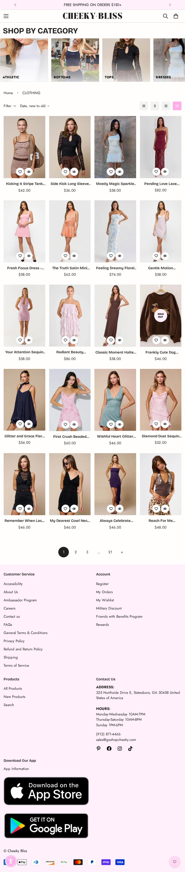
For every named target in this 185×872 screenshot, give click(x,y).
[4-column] (177, 106)
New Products (14, 696)
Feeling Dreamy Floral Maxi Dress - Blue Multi (115, 268)
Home (8, 93)
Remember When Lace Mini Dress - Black (24, 521)
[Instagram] (119, 748)
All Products (13, 688)
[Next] (170, 5)
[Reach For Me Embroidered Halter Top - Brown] (161, 484)
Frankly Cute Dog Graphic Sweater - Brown (160, 352)
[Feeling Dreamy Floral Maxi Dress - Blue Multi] (115, 231)
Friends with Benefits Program (119, 616)
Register (102, 583)
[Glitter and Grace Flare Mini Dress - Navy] (24, 400)
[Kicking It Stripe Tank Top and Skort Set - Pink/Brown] (24, 147)
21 (110, 552)
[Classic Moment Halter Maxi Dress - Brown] (115, 316)
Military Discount (109, 608)
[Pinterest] (98, 748)
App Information (16, 768)
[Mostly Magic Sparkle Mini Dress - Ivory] (115, 147)
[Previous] (15, 5)
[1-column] (143, 106)
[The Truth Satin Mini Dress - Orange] (70, 231)
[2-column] (155, 106)
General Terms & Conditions (25, 632)
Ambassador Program (20, 600)
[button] (11, 861)
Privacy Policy (14, 641)
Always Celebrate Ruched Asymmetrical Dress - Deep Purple (115, 521)
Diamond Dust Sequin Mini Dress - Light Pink (160, 436)
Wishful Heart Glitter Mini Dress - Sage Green (115, 436)
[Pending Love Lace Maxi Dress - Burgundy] (161, 147)
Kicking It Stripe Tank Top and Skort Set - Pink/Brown (24, 184)
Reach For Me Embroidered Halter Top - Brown (160, 521)
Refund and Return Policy (23, 649)
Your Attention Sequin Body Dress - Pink (24, 352)
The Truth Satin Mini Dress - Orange (69, 268)
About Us (11, 592)
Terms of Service (16, 665)
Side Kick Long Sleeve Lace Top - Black (70, 184)
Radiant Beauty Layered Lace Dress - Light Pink (70, 352)
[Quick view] (29, 172)
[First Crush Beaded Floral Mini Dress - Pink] (70, 400)
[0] (175, 16)
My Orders (104, 592)
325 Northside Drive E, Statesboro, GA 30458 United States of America (138, 695)
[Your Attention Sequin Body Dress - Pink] (24, 316)
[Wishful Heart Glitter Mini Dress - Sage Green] (115, 400)
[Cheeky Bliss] (92, 16)
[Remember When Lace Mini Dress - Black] (24, 484)
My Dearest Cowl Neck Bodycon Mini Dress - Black (70, 521)
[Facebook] (109, 748)
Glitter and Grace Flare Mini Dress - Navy (24, 436)
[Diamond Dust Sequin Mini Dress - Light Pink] (161, 400)
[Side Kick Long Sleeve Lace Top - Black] (70, 147)
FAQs (8, 624)
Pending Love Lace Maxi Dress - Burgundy (160, 184)
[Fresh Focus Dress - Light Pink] (24, 231)
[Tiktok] (130, 748)
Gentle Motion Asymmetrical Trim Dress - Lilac (160, 268)
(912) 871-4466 (108, 734)
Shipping (11, 657)
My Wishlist (105, 600)
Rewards (102, 624)
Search (9, 704)
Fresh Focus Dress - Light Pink (24, 268)
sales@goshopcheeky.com (116, 739)
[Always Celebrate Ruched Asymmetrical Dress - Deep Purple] (115, 484)
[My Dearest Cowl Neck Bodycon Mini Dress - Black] (70, 484)
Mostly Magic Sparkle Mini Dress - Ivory (115, 184)
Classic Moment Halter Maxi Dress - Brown (115, 352)
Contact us (12, 616)
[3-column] (166, 106)
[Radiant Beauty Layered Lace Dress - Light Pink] (70, 316)
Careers (9, 608)
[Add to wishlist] (20, 172)
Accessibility (13, 583)
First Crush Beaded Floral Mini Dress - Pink (70, 436)
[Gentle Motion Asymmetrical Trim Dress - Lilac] (161, 231)
